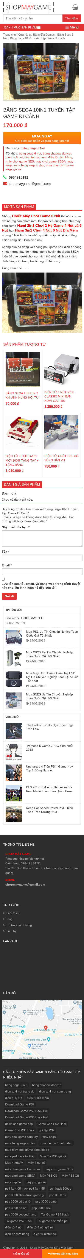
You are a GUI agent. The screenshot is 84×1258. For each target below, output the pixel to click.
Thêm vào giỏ (21, 1253)
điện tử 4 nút (13, 1227)
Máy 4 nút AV (14, 1162)
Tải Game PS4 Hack (55, 1214)
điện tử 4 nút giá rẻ (40, 1227)
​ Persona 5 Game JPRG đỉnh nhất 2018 (49, 747)
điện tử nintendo (45, 1234)
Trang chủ (9, 34)
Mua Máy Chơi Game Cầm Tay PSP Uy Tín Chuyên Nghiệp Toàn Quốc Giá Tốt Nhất (52, 677)
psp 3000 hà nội (16, 1208)
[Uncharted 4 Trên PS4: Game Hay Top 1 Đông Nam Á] (14, 773)
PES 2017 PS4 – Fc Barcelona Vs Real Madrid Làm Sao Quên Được (49, 789)
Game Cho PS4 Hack (19, 1130)
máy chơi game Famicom (22, 1169)
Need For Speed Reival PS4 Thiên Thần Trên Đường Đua (49, 809)
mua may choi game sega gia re (27, 1149)
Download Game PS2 (19, 1104)
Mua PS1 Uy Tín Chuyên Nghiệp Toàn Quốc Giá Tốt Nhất (52, 633)
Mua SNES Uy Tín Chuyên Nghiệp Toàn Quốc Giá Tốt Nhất (49, 696)
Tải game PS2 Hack (18, 1221)
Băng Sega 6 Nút (33, 148)
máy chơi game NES (20, 161)
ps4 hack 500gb (60, 1188)
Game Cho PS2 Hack (52, 1124)
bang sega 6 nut (30, 153)
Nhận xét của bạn (16, 527)
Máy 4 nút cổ (36, 1162)
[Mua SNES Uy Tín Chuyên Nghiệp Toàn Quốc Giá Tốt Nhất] (14, 700)
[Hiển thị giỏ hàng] (76, 7)
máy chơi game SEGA (51, 161)
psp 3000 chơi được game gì (25, 1195)
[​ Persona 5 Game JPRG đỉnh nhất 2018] (14, 752)
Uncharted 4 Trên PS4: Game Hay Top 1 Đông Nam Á (49, 768)
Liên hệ (11, 931)
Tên (5, 551)
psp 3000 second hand (20, 1214)
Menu (74, 27)
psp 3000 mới (41, 1208)
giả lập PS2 (46, 1130)
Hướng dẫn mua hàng (64, 1253)
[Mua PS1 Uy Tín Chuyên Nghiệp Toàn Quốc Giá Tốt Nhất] (14, 638)
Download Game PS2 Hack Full (26, 1111)
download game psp (19, 1124)
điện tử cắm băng (60, 157)
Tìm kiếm (71, 18)
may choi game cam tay (21, 1136)
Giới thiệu (13, 913)
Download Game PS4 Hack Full (26, 1117)
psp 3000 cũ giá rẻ (18, 1201)
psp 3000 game (46, 1201)
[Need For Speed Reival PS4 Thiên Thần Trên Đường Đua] (14, 814)
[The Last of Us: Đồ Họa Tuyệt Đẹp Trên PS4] (14, 731)
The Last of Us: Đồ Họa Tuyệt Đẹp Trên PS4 (49, 727)
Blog (9, 919)
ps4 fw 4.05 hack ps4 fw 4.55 (25, 1188)
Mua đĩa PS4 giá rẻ (53, 1156)
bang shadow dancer (57, 153)
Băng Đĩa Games (44, 34)
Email (7, 565)
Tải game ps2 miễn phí (52, 1221)
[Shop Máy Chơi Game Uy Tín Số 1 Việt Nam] (28, 6)
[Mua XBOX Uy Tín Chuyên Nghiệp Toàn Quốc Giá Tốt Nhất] (14, 658)
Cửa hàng (24, 34)
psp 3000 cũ (57, 1195)
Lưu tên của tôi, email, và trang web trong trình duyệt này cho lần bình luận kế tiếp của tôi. (41, 585)
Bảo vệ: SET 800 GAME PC (24, 618)
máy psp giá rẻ (36, 1182)
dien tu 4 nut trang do (19, 1091)
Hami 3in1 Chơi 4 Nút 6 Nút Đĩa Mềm (46, 230)
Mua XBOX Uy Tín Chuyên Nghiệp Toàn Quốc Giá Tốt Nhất (49, 654)
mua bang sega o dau (29, 165)
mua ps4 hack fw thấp (20, 1156)
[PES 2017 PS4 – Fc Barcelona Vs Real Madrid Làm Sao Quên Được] (14, 793)
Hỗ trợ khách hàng (19, 925)
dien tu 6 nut (14, 157)
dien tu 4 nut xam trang (55, 1091)
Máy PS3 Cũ (48, 1175)
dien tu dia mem (36, 157)
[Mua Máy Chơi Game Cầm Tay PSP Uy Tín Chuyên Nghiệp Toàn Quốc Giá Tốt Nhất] (14, 679)
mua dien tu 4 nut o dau (56, 1143)
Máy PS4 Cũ (70, 1175)
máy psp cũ (13, 1182)
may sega (49, 1136)
